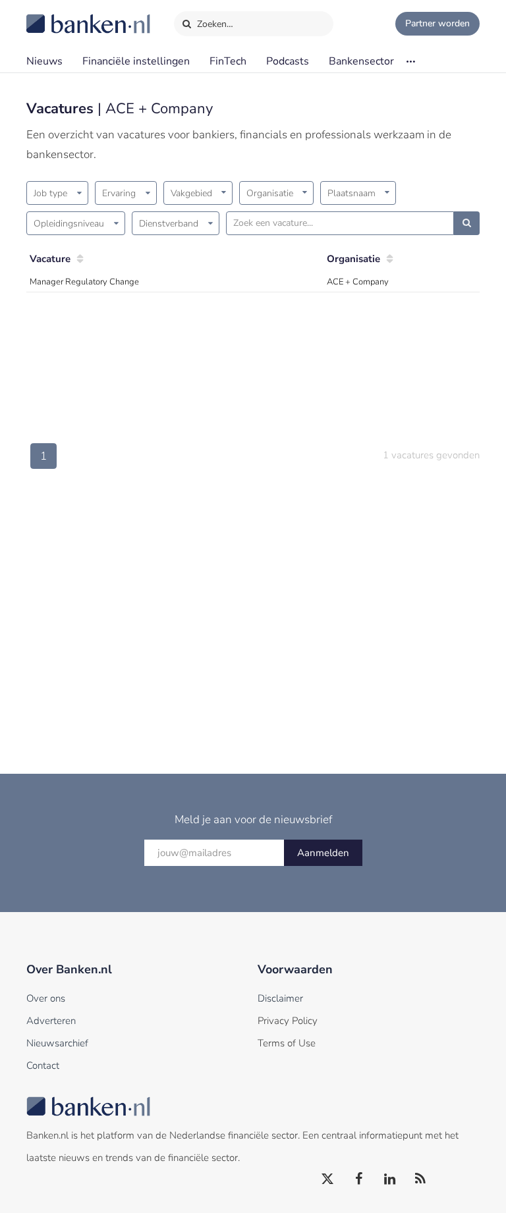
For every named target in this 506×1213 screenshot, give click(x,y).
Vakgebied (191, 193)
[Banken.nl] (56, 15)
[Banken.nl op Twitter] (328, 1179)
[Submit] (467, 223)
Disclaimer (280, 998)
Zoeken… (213, 24)
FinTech (228, 61)
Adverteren (51, 1020)
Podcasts (287, 61)
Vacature (50, 258)
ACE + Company (358, 282)
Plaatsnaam (351, 193)
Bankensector (361, 61)
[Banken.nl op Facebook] (359, 1179)
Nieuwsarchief (57, 1043)
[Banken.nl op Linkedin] (390, 1179)
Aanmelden (323, 852)
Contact (42, 1065)
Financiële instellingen (136, 61)
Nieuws (44, 61)
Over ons (45, 998)
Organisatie (269, 193)
